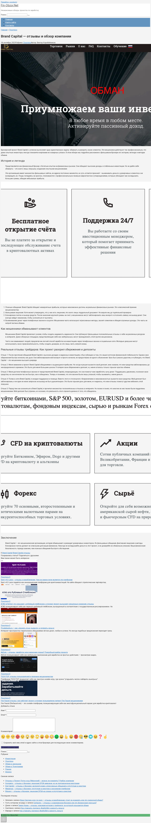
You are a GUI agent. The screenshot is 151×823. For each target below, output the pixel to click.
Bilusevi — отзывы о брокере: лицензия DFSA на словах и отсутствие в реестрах (38, 791)
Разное (8, 769)
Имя (3, 710)
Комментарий (6, 731)
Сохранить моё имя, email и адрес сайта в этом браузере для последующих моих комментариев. (44, 743)
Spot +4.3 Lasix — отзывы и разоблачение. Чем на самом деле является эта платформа (36, 580)
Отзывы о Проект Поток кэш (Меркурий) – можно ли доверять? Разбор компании (39, 781)
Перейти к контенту (9, 2)
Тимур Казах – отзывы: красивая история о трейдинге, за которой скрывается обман (53, 805)
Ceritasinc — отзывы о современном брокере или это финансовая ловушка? (65, 803)
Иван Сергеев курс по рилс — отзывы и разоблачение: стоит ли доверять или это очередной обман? (61, 800)
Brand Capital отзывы (21, 553)
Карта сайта (10, 22)
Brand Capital (7, 553)
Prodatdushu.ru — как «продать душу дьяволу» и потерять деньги (27, 628)
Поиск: (4, 15)
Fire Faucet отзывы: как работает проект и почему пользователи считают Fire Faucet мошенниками (42, 701)
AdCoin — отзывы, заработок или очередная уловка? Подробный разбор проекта (34, 652)
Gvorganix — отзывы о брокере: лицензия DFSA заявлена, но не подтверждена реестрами (42, 783)
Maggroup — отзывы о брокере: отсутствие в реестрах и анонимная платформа (37, 789)
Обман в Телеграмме (14, 767)
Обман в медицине (13, 764)
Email (3, 715)
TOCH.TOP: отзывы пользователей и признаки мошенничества (27, 676)
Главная (9, 19)
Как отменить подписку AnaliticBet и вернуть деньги (42, 808)
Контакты (9, 25)
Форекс (8, 772)
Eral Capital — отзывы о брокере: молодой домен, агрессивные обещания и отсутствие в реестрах (45, 786)
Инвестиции (10, 759)
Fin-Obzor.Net (9, 5)
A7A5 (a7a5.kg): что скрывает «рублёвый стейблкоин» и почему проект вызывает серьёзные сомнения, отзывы (47, 604)
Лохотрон (27, 43)
